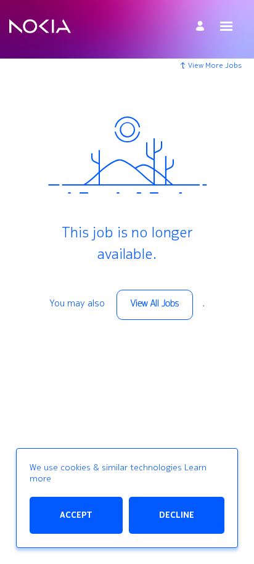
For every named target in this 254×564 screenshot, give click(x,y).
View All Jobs (155, 304)
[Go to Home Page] (40, 26)
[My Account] (202, 26)
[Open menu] (226, 26)
